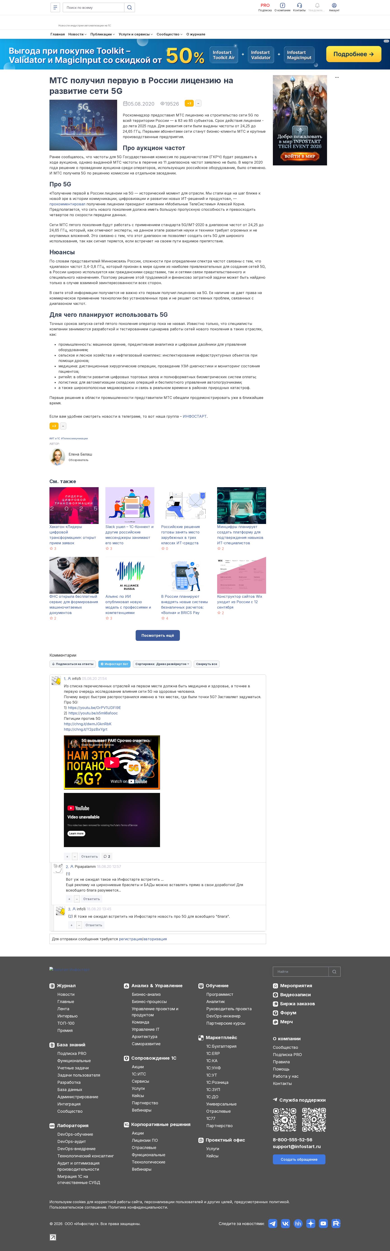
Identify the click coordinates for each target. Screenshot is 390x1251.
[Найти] (334, 972)
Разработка (69, 1082)
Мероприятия (296, 985)
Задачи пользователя (78, 1075)
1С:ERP (213, 1053)
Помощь (281, 1069)
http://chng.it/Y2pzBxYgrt (85, 729)
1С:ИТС (139, 1074)
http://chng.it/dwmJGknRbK (87, 724)
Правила (281, 1061)
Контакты (282, 1083)
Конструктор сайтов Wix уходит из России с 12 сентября (239, 601)
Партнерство (145, 1102)
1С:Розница (217, 1082)
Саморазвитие (146, 1043)
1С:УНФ (213, 1068)
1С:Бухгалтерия (221, 1046)
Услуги (138, 1088)
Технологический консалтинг (85, 1156)
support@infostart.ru (297, 1146)
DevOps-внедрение (76, 1148)
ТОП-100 (65, 1023)
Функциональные (74, 1060)
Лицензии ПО (145, 1140)
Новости (65, 994)
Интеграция (69, 1104)
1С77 (210, 1118)
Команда (140, 1022)
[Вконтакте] (285, 1223)
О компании (287, 1038)
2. (67, 866)
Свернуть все (206, 664)
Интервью (67, 1016)
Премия (65, 1030)
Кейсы (138, 1095)
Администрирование (77, 1096)
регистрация (130, 939)
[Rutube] (336, 1223)
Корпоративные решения (160, 1124)
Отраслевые (144, 1147)
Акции (138, 1066)
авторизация (155, 939)
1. (65, 678)
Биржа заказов (297, 1003)
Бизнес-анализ (146, 994)
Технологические (148, 1162)
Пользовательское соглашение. (78, 1207)
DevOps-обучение (75, 1134)
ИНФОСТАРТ (195, 416)
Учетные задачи (73, 1068)
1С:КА (212, 1060)
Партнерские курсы (225, 1023)
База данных (69, 1089)
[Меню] (55, 7)
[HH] (298, 1223)
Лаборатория (72, 1125)
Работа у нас (286, 1076)
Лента (63, 1008)
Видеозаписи (295, 994)
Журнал (66, 985)
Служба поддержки (302, 1100)
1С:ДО (212, 1096)
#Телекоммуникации (74, 438)
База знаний (71, 1044)
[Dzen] (310, 1223)
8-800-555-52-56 (292, 1139)
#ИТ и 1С (54, 438)
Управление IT (146, 1029)
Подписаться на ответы (74, 664)
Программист (219, 994)
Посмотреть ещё (158, 635)
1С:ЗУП (213, 1089)
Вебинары (141, 1110)
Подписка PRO (71, 1053)
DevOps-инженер (223, 1016)
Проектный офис (225, 1140)
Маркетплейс (221, 1037)
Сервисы (140, 1081)
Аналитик (215, 1001)
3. (69, 909)
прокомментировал (67, 204)
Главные (65, 1001)
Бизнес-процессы (149, 1001)
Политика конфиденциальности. (138, 1207)
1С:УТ (211, 1075)
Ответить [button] (89, 856)
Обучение (217, 985)
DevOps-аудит (71, 1141)
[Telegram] (272, 1223)
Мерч (286, 1021)
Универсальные (221, 1104)
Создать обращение (299, 1159)
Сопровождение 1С (153, 1058)
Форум (288, 1012)
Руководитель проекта (229, 1008)
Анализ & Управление (157, 985)
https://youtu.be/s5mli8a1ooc (93, 713)
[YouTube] (323, 1223)
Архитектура (144, 1036)
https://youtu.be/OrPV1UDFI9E (94, 707)
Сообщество (70, 1111)
